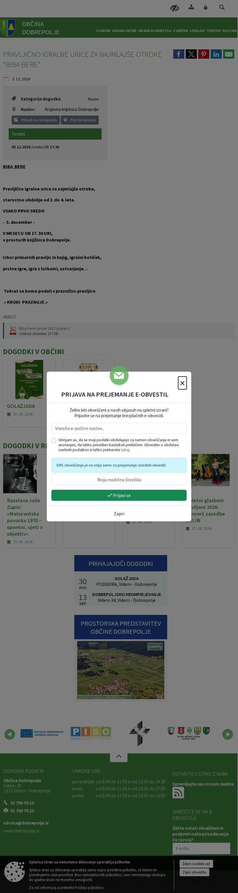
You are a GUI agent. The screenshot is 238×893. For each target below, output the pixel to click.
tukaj (125, 449)
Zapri (119, 513)
